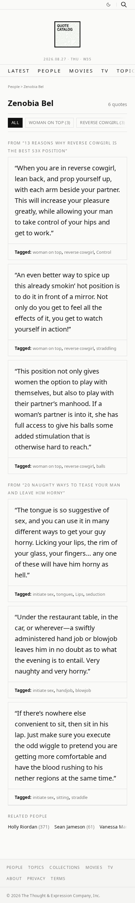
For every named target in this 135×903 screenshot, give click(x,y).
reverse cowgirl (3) (102, 122)
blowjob (83, 690)
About (14, 878)
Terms (58, 878)
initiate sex (43, 594)
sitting (62, 797)
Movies (81, 70)
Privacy (36, 878)
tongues (64, 594)
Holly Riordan (28, 827)
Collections (64, 867)
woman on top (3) (49, 122)
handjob (64, 690)
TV (105, 70)
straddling (106, 348)
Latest (19, 70)
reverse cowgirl (79, 252)
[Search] (124, 4)
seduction (95, 594)
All (15, 122)
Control (103, 252)
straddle (79, 797)
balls (100, 466)
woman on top (47, 252)
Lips (79, 594)
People (49, 70)
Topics (36, 867)
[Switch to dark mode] (108, 5)
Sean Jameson (74, 827)
